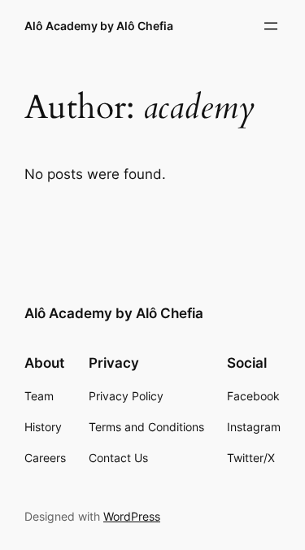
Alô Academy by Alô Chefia (98, 26)
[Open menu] (271, 26)
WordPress (131, 516)
